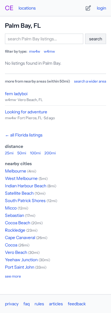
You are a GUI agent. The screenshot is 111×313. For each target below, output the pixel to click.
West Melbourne (21, 178)
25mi (9, 153)
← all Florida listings (24, 135)
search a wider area (90, 81)
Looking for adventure (26, 112)
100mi (35, 153)
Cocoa (11, 245)
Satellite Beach (19, 193)
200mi (50, 153)
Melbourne (15, 171)
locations (27, 8)
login (101, 8)
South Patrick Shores (25, 200)
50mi (21, 153)
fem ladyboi (16, 93)
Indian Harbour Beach (25, 186)
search (95, 39)
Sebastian (14, 215)
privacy (11, 304)
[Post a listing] (88, 8)
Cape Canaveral (20, 237)
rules (39, 304)
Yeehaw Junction (21, 259)
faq (26, 304)
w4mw (49, 51)
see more (13, 276)
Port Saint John (19, 267)
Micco (11, 208)
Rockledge (15, 230)
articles (56, 304)
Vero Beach (16, 252)
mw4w (34, 51)
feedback (77, 304)
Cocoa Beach (17, 223)
